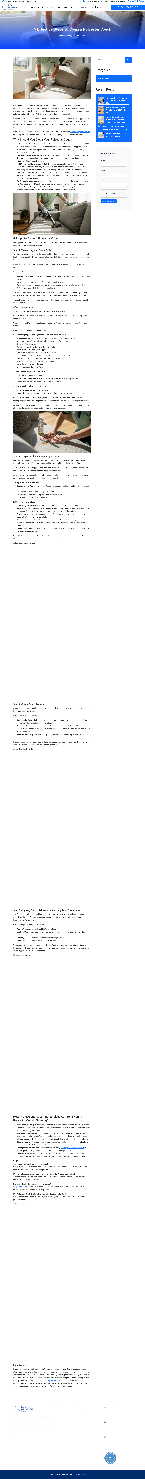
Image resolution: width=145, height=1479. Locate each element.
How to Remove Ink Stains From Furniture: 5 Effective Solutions (116, 110)
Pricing (73, 7)
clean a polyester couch (80, 132)
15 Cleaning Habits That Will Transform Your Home (116, 135)
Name (103, 160)
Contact (82, 7)
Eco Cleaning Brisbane (49, 1380)
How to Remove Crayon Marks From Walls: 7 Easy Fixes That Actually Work (115, 119)
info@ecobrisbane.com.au (115, 1)
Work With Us (95, 7)
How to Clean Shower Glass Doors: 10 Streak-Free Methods (115, 128)
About (40, 7)
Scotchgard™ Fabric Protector (72, 1148)
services (86, 1435)
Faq (65, 7)
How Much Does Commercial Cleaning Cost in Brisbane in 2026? (116, 100)
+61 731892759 (93, 1)
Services (49, 7)
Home (32, 7)
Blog (59, 7)
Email (103, 171)
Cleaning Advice (64, 36)
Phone (103, 180)
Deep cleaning (18, 1187)
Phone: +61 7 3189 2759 (27, 1437)
